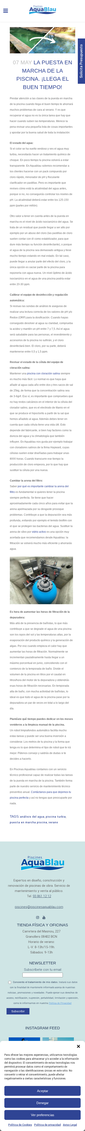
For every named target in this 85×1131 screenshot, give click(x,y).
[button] (78, 1046)
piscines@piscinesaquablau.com (39, 907)
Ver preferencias (42, 1115)
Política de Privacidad (60, 1003)
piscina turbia (56, 816)
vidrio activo (39, 531)
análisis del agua (32, 816)
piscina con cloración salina (43, 373)
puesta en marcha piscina (28, 822)
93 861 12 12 (42, 896)
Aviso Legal (70, 1124)
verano (53, 822)
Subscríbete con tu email (42, 970)
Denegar (42, 1103)
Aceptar (42, 1091)
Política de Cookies (20, 1124)
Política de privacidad (47, 1124)
